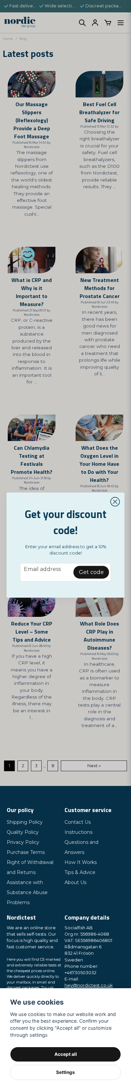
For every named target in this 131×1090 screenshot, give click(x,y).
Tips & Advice (79, 872)
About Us (75, 882)
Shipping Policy (25, 822)
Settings (65, 1072)
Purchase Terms (26, 852)
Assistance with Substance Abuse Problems (27, 892)
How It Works (80, 862)
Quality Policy (23, 832)
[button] (115, 502)
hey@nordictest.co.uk (88, 985)
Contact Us (77, 822)
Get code (91, 572)
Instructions (78, 832)
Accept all (65, 1054)
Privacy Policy (23, 842)
